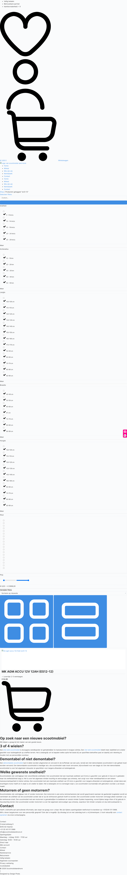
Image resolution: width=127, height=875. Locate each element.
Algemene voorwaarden (9, 861)
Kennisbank (8, 174)
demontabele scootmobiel (13, 763)
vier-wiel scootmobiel (92, 750)
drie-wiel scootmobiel (11, 750)
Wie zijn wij (8, 171)
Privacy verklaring (6, 863)
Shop (2, 192)
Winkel (6, 168)
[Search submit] (63, 202)
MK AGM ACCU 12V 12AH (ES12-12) (27, 671)
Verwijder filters (6, 590)
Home (6, 166)
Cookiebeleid (5, 866)
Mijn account (5, 845)
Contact (7, 176)
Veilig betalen (5, 858)
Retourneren (4, 855)
